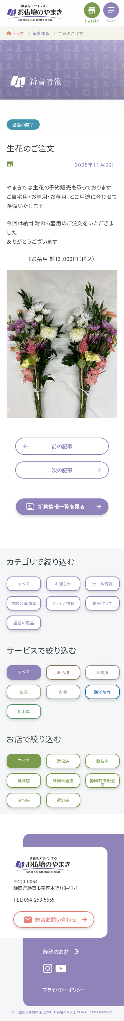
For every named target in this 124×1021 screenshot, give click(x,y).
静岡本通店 (63, 780)
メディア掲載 (63, 603)
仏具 (24, 692)
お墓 (63, 692)
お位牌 (102, 672)
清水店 (24, 800)
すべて (23, 583)
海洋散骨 (102, 692)
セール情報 (102, 583)
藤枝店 (102, 761)
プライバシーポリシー (64, 989)
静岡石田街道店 (102, 782)
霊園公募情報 (24, 603)
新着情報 (41, 33)
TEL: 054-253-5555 (34, 899)
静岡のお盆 (56, 952)
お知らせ (63, 583)
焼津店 (24, 780)
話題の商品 (23, 622)
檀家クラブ (102, 603)
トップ (18, 33)
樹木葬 (24, 711)
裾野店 (63, 800)
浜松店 (63, 761)
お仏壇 (63, 672)
